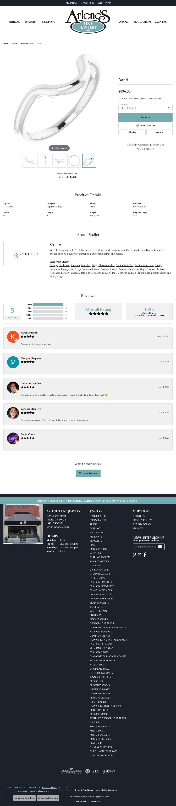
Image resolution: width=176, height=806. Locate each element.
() (66, 304)
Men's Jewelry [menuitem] (98, 549)
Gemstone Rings (136, 269)
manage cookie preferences (33, 791)
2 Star (29, 314)
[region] (59, 100)
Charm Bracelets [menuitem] (101, 747)
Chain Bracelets (106, 265)
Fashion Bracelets (124, 265)
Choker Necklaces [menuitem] (102, 755)
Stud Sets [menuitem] (95, 615)
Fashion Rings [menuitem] (99, 652)
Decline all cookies (24, 798)
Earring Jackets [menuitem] (100, 557)
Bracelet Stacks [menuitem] (100, 685)
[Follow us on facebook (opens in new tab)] (145, 555)
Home (5, 43)
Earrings (54, 265)
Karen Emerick (29, 332)
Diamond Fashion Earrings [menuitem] (108, 627)
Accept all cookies (48, 798)
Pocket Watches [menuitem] (100, 561)
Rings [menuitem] (93, 524)
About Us (139, 516)
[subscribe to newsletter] (160, 547)
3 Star (29, 311)
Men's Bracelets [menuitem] (100, 735)
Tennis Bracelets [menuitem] (100, 677)
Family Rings (56, 276)
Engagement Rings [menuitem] (102, 623)
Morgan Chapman (31, 358)
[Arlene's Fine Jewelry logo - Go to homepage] (88, 21)
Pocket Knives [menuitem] (99, 619)
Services (138, 528)
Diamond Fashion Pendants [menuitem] (108, 656)
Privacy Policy (142, 520)
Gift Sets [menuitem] (95, 722)
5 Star (29, 304)
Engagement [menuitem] (98, 520)
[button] (71, 3)
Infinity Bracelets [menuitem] (101, 594)
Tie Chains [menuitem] (96, 607)
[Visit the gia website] (92, 771)
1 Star (29, 318)
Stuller (92, 206)
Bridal (14, 21)
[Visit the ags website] (71, 771)
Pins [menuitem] (92, 545)
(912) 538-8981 (67, 177)
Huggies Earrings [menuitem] (101, 673)
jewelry (14, 43)
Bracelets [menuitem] (96, 540)
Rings (94, 265)
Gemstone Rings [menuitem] (100, 635)
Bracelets (85, 265)
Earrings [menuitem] (95, 528)
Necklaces (64, 265)
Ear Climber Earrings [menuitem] (103, 751)
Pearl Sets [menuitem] (96, 743)
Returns (159, 132)
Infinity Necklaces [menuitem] (101, 598)
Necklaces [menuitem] (96, 532)
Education (142, 21)
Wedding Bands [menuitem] (100, 689)
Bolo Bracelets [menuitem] (99, 710)
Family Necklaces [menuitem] (101, 590)
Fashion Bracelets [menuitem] (101, 582)
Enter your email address (146, 540)
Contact (162, 21)
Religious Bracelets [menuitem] (102, 660)
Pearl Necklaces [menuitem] (100, 697)
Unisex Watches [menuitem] (100, 569)
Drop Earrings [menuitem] (99, 668)
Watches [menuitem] (95, 553)
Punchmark (94, 801)
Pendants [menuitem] (96, 536)
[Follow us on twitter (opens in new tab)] (140, 555)
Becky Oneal (28, 434)
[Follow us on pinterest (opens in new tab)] (134, 555)
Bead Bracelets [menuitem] (99, 602)
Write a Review (88, 473)
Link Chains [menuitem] (97, 578)
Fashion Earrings (118, 269)
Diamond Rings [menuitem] (100, 693)
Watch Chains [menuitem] (99, 611)
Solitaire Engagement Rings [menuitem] (108, 718)
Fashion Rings (109, 272)
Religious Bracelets (156, 272)
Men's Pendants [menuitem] (100, 726)
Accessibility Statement (106, 790)
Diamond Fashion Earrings (95, 269)
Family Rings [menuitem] (98, 664)
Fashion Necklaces (144, 265)
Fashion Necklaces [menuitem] (102, 586)
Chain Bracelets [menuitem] (100, 574)
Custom (48, 21)
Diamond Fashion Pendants (132, 272)
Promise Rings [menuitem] (99, 714)
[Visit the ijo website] (108, 771)
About (124, 21)
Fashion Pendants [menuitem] (101, 644)
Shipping (132, 132)
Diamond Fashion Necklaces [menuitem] (108, 640)
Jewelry (31, 21)
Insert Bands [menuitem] (98, 701)
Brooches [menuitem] (96, 681)
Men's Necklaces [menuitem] (100, 739)
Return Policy (142, 524)
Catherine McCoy (31, 383)
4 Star (29, 308)
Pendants (75, 265)
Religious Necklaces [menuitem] (103, 648)
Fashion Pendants (70, 272)
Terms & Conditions (84, 790)
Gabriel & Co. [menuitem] (98, 516)
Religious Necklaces (90, 272)
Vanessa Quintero (31, 409)
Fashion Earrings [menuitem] (101, 631)
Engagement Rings (27, 43)
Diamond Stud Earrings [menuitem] (105, 706)
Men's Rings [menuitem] (97, 730)
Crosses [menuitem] (95, 565)
